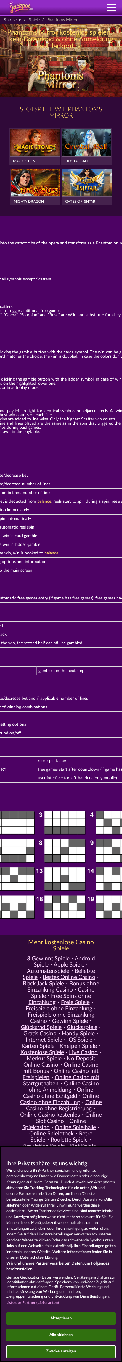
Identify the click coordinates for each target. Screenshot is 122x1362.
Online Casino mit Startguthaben (61, 1081)
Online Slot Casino (69, 1118)
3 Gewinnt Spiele (48, 958)
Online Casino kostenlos (50, 1115)
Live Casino (83, 1052)
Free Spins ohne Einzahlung (59, 999)
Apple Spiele (69, 965)
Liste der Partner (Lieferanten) (32, 1303)
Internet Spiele (44, 1040)
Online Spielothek (51, 1134)
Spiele (34, 20)
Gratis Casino (40, 1034)
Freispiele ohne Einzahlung (59, 1009)
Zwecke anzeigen (61, 1351)
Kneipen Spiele (78, 1046)
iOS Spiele (79, 1040)
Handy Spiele (78, 1034)
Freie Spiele (75, 1002)
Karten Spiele (37, 1046)
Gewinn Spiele (70, 1021)
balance (44, 501)
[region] (61, 1254)
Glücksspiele (82, 1027)
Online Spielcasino (54, 1124)
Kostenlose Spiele (42, 1052)
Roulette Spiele (69, 1140)
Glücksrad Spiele (41, 1027)
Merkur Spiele (44, 1059)
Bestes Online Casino (69, 977)
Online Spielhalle (75, 1127)
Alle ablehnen (61, 1335)
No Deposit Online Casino (59, 1062)
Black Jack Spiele (43, 984)
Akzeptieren (60, 1318)
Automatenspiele (48, 971)
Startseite (12, 20)
